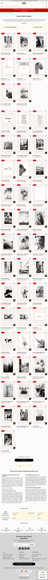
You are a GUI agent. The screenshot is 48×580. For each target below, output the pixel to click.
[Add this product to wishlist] (14, 33)
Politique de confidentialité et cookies (36, 567)
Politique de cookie (17, 567)
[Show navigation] (1, 3)
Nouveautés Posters (6, 557)
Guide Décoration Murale (7, 554)
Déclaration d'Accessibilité (24, 558)
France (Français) (24, 574)
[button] (42, 575)
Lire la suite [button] (24, 23)
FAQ (33, 557)
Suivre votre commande (37, 554)
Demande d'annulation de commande (39, 558)
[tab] (43, 3)
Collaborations (22, 557)
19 (28, 465)
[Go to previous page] (17, 465)
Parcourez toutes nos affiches (7, 488)
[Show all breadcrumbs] (2, 13)
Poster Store (27, 577)
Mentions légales (25, 567)
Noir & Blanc (11, 12)
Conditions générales (8, 567)
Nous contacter (35, 555)
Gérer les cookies (35, 560)
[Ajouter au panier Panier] (14, 50)
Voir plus (24, 460)
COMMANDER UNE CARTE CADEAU (25, 563)
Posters (6, 12)
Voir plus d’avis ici (24, 522)
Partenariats (21, 555)
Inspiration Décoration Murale (8, 558)
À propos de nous (22, 554)
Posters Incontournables (7, 555)
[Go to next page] (31, 465)
